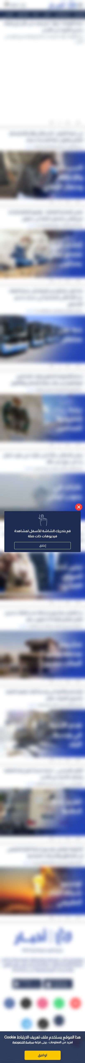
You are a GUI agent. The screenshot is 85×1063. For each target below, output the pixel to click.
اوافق (42, 1055)
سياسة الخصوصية (23, 1042)
